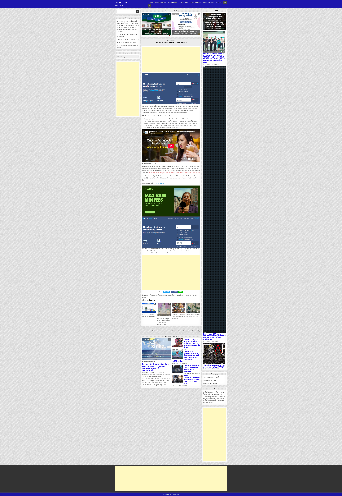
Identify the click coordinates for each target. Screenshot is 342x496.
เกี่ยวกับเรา (219, 2)
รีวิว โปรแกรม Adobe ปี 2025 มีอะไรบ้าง (127, 39)
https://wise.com (158, 183)
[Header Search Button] (149, 5)
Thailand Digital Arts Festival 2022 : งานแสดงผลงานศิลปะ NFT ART (214, 366)
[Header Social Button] (225, 2)
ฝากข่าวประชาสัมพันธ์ (208, 2)
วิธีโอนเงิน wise (153, 295)
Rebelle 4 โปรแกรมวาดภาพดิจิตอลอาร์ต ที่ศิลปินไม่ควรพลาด (178, 316)
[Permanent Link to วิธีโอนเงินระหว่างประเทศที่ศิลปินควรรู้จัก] (171, 88)
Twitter (167, 292)
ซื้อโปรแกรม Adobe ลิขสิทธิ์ (211, 377)
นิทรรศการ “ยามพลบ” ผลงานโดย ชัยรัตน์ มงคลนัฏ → (186, 331)
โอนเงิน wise (175, 295)
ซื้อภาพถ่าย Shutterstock (210, 383)
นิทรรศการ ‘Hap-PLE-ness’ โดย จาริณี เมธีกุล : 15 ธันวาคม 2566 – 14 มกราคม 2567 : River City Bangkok (192, 343)
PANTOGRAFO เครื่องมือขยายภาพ (126, 42)
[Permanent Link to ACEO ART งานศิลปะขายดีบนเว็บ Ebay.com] (149, 308)
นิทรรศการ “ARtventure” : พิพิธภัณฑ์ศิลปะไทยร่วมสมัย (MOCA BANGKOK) (192, 368)
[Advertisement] (171, 59)
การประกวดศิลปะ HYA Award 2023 (186, 31)
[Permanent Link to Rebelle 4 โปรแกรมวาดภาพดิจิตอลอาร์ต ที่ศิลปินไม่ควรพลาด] (178, 308)
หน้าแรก (151, 2)
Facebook (175, 292)
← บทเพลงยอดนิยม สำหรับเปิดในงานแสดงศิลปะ (154, 331)
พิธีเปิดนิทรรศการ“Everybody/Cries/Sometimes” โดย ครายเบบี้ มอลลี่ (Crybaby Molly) (192, 379)
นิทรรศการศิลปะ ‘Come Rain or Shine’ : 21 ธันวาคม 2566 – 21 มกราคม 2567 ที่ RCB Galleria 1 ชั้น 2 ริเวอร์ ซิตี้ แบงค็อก (156, 367)
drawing (148, 33)
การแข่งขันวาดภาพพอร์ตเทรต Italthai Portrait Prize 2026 (156, 30)
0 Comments (165, 33)
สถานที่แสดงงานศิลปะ (195, 2)
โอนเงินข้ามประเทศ (185, 295)
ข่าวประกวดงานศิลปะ (160, 2)
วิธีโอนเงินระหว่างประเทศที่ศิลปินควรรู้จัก (171, 42)
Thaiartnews (121, 2)
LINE (181, 292)
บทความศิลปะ (184, 2)
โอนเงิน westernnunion (164, 295)
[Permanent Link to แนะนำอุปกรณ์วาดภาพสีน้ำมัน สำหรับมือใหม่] (193, 308)
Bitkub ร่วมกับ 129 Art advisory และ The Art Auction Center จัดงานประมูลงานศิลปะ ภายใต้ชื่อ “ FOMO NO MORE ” (214, 336)
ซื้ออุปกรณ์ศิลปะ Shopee (210, 380)
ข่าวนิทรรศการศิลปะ (173, 2)
